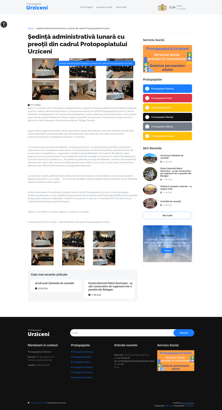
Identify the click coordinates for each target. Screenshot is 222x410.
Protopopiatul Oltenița (82, 367)
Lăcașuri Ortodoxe (187, 403)
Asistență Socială (104, 7)
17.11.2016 (35, 105)
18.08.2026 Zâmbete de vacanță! (54, 283)
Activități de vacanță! (170, 201)
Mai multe (167, 215)
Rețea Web (121, 7)
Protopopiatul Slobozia (82, 351)
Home (31, 28)
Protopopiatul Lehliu (81, 362)
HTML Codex (168, 406)
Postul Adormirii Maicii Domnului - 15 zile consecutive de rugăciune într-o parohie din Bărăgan (110, 286)
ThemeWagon (189, 406)
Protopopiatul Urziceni (82, 372)
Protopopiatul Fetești (81, 356)
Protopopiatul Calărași (82, 377)
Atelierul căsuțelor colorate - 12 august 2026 (176, 187)
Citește (167, 250)
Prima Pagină (86, 7)
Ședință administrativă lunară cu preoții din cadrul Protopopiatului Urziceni (77, 44)
